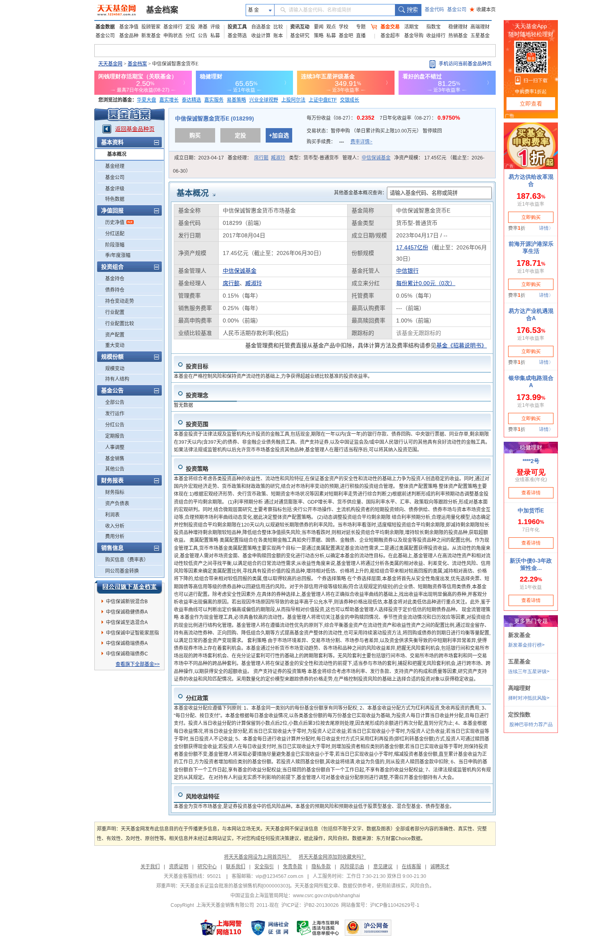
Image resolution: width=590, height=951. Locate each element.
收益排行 (436, 36)
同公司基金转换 (122, 571)
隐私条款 (321, 866)
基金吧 (346, 36)
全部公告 (114, 402)
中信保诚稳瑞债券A (127, 643)
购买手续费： (339, 142)
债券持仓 (114, 290)
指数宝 (433, 27)
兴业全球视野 (263, 100)
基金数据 (105, 27)
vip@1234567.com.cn (279, 876)
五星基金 (480, 36)
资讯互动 (299, 27)
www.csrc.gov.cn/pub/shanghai (326, 895)
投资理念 (197, 395)
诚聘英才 (440, 866)
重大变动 (114, 345)
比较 (278, 27)
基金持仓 (114, 279)
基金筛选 (237, 36)
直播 (361, 36)
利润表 (112, 515)
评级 (215, 27)
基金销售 (114, 458)
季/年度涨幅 (117, 255)
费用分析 (114, 536)
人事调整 (114, 447)
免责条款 (292, 866)
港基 (203, 27)
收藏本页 (483, 9)
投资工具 (237, 27)
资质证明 (178, 866)
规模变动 (114, 368)
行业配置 (114, 312)
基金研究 (299, 36)
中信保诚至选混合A (127, 622)
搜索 (408, 10)
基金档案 (162, 10)
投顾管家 (151, 27)
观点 (331, 27)
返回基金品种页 (135, 129)
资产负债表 (117, 503)
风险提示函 (352, 866)
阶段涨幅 (114, 245)
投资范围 (197, 424)
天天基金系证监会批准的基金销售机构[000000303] (235, 886)
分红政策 (197, 698)
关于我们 (150, 866)
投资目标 (197, 366)
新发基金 (151, 36)
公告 (203, 36)
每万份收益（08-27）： (341, 118)
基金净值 (128, 27)
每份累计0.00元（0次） (426, 283)
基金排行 (173, 27)
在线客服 (411, 866)
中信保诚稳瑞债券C (127, 654)
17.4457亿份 (412, 247)
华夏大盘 (146, 100)
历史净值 (114, 222)
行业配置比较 (119, 324)
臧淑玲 (278, 158)
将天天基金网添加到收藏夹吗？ (332, 857)
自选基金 (261, 27)
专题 (361, 27)
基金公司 (456, 9)
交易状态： (374, 131)
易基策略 (236, 100)
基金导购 (413, 36)
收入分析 (114, 526)
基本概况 (116, 154)
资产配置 (114, 335)
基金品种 (128, 36)
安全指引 (264, 866)
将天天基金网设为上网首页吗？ (257, 857)
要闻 (318, 27)
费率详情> (361, 142)
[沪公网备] (368, 928)
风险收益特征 (203, 796)
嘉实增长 (169, 100)
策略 (318, 36)
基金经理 (114, 166)
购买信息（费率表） (127, 560)
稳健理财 (458, 27)
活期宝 (411, 27)
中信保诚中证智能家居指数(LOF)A (132, 634)
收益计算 (261, 36)
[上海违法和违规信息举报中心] (318, 928)
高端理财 (480, 27)
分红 (190, 36)
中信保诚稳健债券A (127, 612)
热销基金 (458, 36)
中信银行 (407, 270)
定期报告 (114, 436)
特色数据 (114, 199)
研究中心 (207, 866)
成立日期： (199, 158)
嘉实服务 (214, 100)
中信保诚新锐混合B (127, 601)
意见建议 (383, 866)
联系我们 (235, 866)
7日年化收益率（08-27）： (420, 118)
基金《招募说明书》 (461, 345)
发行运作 (114, 413)
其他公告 (114, 469)
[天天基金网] (117, 10)
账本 (278, 36)
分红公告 (114, 425)
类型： (314, 158)
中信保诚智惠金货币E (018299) (214, 118)
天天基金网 (110, 64)
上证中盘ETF (323, 100)
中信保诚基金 (376, 158)
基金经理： (256, 158)
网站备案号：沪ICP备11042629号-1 (380, 905)
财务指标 (114, 492)
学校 (343, 27)
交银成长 (349, 100)
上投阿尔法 (293, 100)
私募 (215, 36)
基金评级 (114, 189)
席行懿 (261, 158)
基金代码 (434, 9)
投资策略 (197, 468)
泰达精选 (191, 100)
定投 (190, 27)
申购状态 (173, 36)
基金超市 (390, 36)
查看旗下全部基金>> (138, 664)
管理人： (366, 158)
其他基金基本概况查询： (360, 193)
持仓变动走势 (119, 301)
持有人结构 (117, 379)
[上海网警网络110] (221, 928)
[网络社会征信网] (270, 928)
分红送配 (114, 234)
